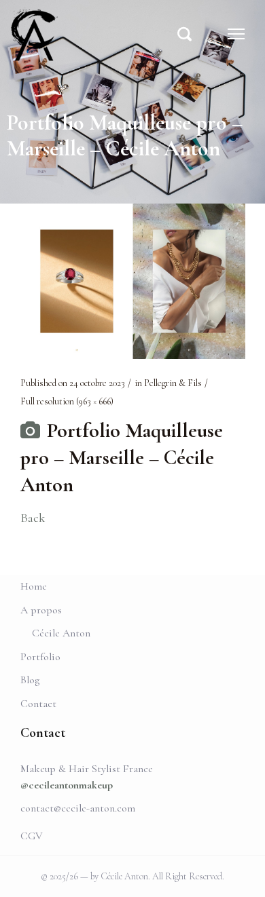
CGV (31, 836)
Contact (38, 703)
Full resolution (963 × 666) (66, 401)
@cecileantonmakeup (66, 785)
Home (33, 586)
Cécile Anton (61, 633)
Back (32, 517)
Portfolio (40, 657)
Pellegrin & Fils (173, 383)
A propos (41, 610)
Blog (29, 680)
